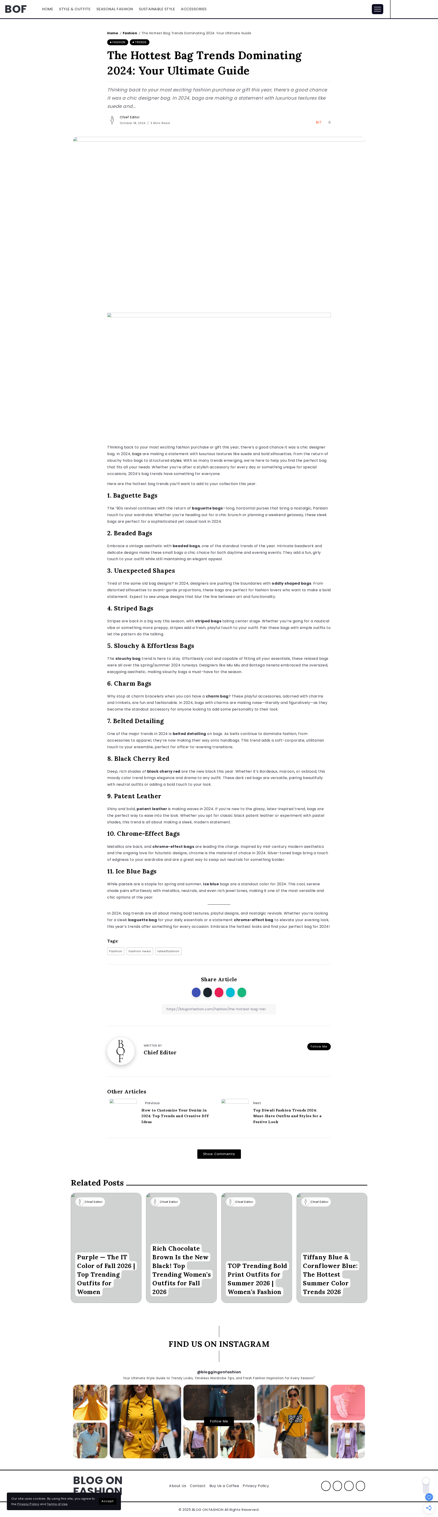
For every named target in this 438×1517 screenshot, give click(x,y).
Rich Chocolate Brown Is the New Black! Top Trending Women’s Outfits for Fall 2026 (181, 1270)
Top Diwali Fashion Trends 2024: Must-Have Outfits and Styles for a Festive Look (287, 1116)
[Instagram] (415, 9)
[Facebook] (407, 9)
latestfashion (168, 951)
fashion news (140, 951)
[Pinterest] (423, 9)
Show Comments (219, 1154)
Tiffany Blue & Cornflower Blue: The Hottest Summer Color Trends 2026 (330, 1274)
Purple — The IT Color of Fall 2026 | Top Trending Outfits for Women (106, 1274)
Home (112, 33)
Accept (108, 1501)
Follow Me (319, 1046)
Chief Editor (130, 117)
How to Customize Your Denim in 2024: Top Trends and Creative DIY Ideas (175, 1116)
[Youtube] (431, 9)
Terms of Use (57, 1504)
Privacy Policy (28, 1504)
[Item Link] (256, 1248)
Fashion (130, 33)
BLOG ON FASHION (98, 1486)
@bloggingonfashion (219, 1372)
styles (176, 460)
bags (136, 453)
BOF (16, 9)
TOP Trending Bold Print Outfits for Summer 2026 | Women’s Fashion (257, 1279)
